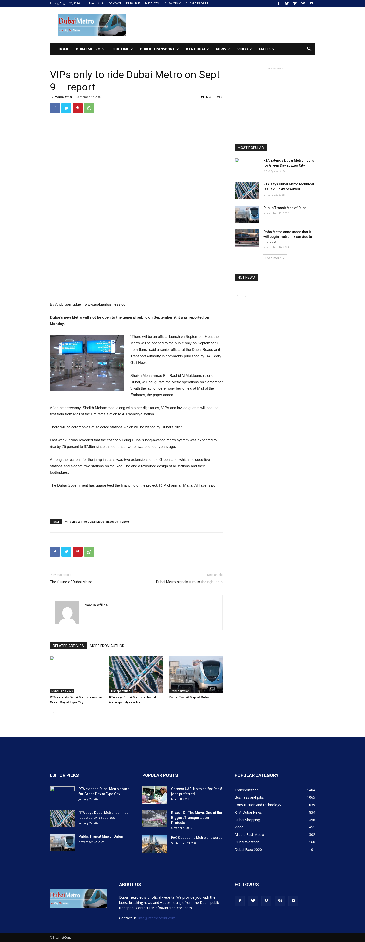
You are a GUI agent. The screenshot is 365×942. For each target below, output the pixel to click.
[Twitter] (287, 3)
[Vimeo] (295, 3)
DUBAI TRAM (172, 3)
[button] (309, 49)
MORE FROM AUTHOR (107, 646)
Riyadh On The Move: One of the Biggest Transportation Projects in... (196, 817)
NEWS (221, 49)
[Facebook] (278, 3)
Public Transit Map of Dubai (189, 697)
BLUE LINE (120, 49)
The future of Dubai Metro (71, 582)
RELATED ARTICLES (68, 646)
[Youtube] (311, 3)
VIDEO (242, 49)
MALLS (265, 49)
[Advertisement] (224, 25)
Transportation (120, 691)
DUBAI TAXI (152, 3)
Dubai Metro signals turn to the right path (189, 582)
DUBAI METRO (88, 49)
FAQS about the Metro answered (197, 838)
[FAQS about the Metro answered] (154, 844)
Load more (273, 258)
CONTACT (115, 3)
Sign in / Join (96, 3)
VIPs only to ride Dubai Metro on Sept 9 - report (97, 521)
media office (63, 97)
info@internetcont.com (156, 918)
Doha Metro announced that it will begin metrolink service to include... (287, 237)
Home (64, 49)
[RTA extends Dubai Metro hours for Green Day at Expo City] (77, 674)
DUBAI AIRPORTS (197, 3)
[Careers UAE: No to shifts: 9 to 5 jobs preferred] (154, 795)
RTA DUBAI (195, 49)
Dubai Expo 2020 (62, 691)
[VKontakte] (303, 3)
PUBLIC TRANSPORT (157, 49)
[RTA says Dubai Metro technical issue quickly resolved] (136, 674)
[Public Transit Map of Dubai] (196, 674)
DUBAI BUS (133, 3)
